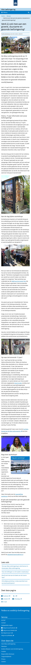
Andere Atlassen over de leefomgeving (12, 649)
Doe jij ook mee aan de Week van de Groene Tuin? (14, 576)
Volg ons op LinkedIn (13, 630)
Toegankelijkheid (6, 656)
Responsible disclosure (7, 654)
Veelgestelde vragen (7, 625)
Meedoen (4, 646)
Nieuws (9, 16)
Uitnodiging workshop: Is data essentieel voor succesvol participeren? (14, 582)
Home (3, 16)
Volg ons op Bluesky (11, 635)
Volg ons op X (11, 633)
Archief (3, 620)
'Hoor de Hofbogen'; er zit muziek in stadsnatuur (15, 572)
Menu (5, 12)
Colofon (3, 661)
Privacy (3, 659)
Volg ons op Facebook (14, 628)
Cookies (3, 651)
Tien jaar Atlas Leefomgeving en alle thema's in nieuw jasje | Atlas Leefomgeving (15, 567)
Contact (3, 623)
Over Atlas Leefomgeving (8, 644)
